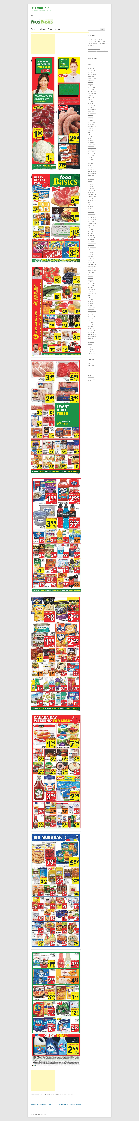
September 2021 (92, 154)
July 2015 (90, 297)
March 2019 (91, 212)
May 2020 (90, 185)
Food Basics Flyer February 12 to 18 (96, 41)
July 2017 (90, 251)
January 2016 (91, 285)
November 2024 (92, 93)
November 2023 (92, 109)
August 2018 (91, 225)
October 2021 (91, 152)
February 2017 (91, 260)
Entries (91, 377)
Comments (91, 379)
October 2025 (91, 76)
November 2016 (92, 266)
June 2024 (90, 101)
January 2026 (91, 72)
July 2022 (90, 134)
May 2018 (90, 231)
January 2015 (91, 309)
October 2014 (91, 315)
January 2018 (91, 239)
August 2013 (91, 342)
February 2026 (91, 70)
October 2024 (91, 95)
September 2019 (92, 200)
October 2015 (91, 291)
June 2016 (90, 276)
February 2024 (91, 105)
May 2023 (90, 117)
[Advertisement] (60, 32)
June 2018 (90, 229)
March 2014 (91, 328)
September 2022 (92, 130)
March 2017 (91, 258)
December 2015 (92, 287)
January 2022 (91, 146)
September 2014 (92, 317)
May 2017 (90, 254)
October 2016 (91, 268)
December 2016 (92, 264)
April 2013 (90, 349)
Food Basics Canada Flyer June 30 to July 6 (69, 1104)
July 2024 (90, 99)
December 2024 (92, 91)
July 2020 (90, 181)
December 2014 (92, 311)
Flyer (44, 1094)
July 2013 (90, 344)
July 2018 (90, 227)
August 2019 (91, 202)
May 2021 (90, 161)
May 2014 (90, 324)
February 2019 (91, 214)
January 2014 (91, 332)
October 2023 (91, 111)
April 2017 (90, 256)
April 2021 (90, 163)
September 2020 (92, 177)
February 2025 (91, 88)
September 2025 (92, 78)
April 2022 (90, 140)
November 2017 (92, 243)
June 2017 (90, 252)
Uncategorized (49, 1094)
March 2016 (91, 282)
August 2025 (91, 80)
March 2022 (91, 142)
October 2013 (91, 338)
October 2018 (91, 221)
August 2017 (91, 249)
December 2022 (92, 126)
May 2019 (90, 208)
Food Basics (62, 1094)
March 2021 (91, 165)
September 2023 (92, 113)
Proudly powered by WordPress (38, 1114)
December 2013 (92, 334)
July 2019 (90, 204)
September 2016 (92, 270)
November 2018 (92, 219)
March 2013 (91, 351)
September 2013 (92, 340)
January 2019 (91, 216)
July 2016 (90, 274)
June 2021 (90, 159)
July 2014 (90, 320)
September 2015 (92, 293)
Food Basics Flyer (40, 7)
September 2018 (92, 223)
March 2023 (91, 121)
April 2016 (90, 280)
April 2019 (90, 210)
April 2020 (90, 186)
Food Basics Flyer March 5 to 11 (95, 39)
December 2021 (92, 148)
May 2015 (90, 301)
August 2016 (91, 272)
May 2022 (90, 138)
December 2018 (92, 218)
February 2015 (91, 307)
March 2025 (91, 86)
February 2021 (91, 167)
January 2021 (91, 169)
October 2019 (91, 198)
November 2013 (92, 336)
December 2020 (92, 171)
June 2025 (90, 82)
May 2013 (90, 348)
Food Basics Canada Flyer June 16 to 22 (42, 1104)
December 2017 (92, 241)
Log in (89, 375)
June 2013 (90, 346)
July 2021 (90, 157)
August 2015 (91, 295)
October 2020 (91, 175)
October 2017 (91, 245)
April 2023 (90, 119)
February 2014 (91, 330)
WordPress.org (91, 381)
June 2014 (90, 322)
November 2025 (92, 74)
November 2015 (92, 289)
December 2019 (92, 194)
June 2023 (90, 115)
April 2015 (90, 303)
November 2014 (92, 313)
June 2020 (90, 183)
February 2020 (91, 190)
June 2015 (90, 299)
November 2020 (92, 173)
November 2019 (92, 196)
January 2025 (91, 89)
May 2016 (90, 278)
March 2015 (91, 305)
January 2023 (91, 124)
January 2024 (91, 107)
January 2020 (91, 192)
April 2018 (90, 233)
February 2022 (91, 144)
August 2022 (91, 132)
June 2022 (90, 136)
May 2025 (90, 84)
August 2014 (91, 318)
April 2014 (90, 326)
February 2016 (91, 284)
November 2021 (92, 150)
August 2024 (91, 97)
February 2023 (91, 122)
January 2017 (91, 262)
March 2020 (91, 188)
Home (32, 15)
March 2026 (91, 68)
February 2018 (91, 237)
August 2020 (91, 179)
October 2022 (91, 128)
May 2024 (90, 103)
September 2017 (92, 247)
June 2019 (90, 206)
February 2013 (91, 353)
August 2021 (91, 155)
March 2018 (91, 235)
